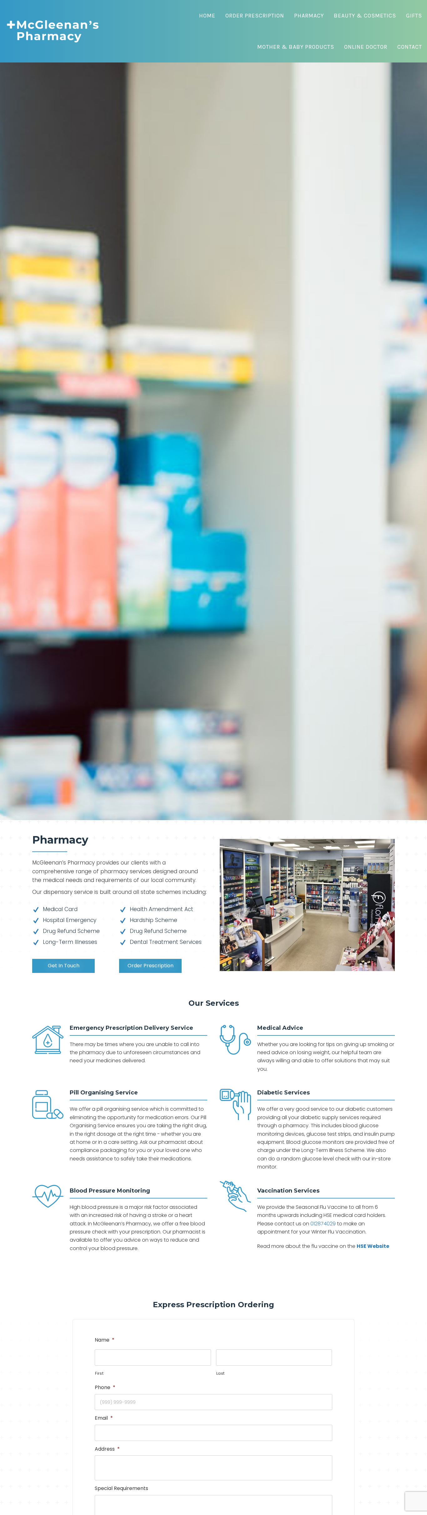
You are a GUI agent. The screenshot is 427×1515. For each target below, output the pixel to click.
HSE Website (373, 1246)
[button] (63, 966)
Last (220, 1373)
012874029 (323, 1223)
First (99, 1373)
